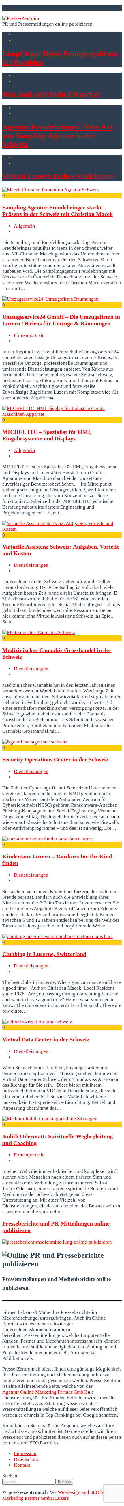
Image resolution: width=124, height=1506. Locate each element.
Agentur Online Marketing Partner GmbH (44, 1392)
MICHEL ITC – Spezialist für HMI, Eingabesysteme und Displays (47, 435)
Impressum (25, 1453)
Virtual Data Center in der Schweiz (45, 1039)
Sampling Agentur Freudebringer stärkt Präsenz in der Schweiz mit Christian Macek (57, 210)
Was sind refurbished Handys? (51, 94)
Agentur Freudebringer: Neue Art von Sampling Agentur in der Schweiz (57, 135)
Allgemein (24, 226)
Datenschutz (26, 1459)
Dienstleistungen (31, 565)
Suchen (9, 1475)
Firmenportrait (29, 335)
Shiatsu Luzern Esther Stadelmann (58, 176)
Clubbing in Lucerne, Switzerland (44, 954)
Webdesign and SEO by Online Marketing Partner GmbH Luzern (61, 1495)
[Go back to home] (20, 18)
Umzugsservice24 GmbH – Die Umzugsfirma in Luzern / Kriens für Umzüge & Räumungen (61, 320)
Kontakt (22, 1465)
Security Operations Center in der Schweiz (55, 759)
